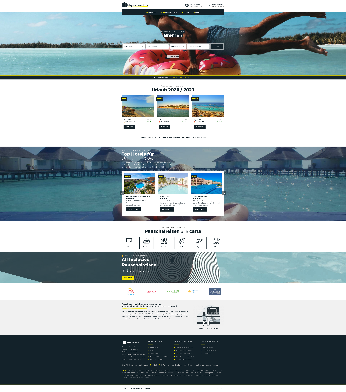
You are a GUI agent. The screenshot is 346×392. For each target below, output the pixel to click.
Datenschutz (154, 353)
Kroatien (186, 137)
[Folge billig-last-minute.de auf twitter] (221, 388)
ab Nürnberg (200, 365)
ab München (189, 365)
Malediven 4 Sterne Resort (185, 356)
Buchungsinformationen (159, 356)
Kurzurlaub (206, 353)
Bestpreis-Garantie (156, 359)
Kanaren (177, 137)
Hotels (186, 12)
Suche (217, 46)
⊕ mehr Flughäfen (212, 365)
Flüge (197, 12)
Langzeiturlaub (208, 348)
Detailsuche (173, 57)
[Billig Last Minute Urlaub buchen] (135, 4)
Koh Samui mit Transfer (184, 353)
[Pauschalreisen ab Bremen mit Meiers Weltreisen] (173, 291)
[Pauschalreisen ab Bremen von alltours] (215, 291)
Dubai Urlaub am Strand (184, 348)
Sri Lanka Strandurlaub (184, 359)
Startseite (152, 12)
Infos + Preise (133, 209)
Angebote (129, 126)
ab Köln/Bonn (177, 365)
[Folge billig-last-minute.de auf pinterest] (217, 388)
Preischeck (128, 277)
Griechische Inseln (164, 137)
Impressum (154, 348)
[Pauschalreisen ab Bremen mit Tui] (194, 291)
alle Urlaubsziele (199, 137)
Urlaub (135, 359)
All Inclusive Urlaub (209, 350)
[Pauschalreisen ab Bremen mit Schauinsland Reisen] (152, 291)
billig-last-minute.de (143, 388)
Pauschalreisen (171, 12)
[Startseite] (154, 77)
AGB (151, 350)
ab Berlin (155, 365)
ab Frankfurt (165, 365)
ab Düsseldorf (144, 365)
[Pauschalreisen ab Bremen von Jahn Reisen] (131, 291)
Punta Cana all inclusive (184, 350)
